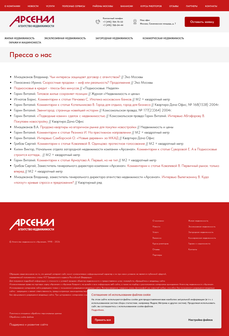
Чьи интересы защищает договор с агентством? (85, 77)
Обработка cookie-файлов (21, 316)
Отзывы (173, 6)
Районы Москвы (103, 6)
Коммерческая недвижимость (163, 38)
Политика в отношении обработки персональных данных (35, 313)
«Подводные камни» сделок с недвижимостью (71, 116)
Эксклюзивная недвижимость (65, 38)
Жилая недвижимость (19, 38)
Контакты (211, 6)
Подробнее (97, 310)
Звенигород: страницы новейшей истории (67, 110)
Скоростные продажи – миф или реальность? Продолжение (86, 82)
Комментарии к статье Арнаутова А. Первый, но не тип (77, 160)
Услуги (156, 232)
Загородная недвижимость (114, 38)
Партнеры (191, 6)
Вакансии (127, 6)
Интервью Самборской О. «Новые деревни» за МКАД (78, 138)
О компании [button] (12, 6)
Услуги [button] (50, 6)
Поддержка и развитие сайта (28, 324)
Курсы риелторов (151, 6)
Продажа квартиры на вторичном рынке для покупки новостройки (88, 127)
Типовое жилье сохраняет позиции (62, 93)
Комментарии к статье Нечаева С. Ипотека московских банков (84, 99)
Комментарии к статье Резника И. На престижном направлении (84, 132)
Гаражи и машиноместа (25, 42)
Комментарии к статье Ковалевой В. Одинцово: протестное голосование (91, 143)
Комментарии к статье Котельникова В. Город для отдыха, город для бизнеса (94, 104)
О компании (158, 220)
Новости (33, 6)
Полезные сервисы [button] (73, 6)
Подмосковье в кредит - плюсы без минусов (46, 88)
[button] (202, 22)
